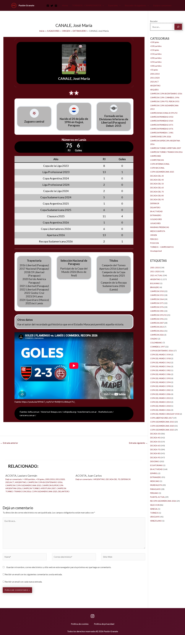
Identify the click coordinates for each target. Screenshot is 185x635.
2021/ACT (9, 482)
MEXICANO (155, 481)
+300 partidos (29, 479)
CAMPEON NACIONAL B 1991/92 (163, 113)
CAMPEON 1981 (157, 311)
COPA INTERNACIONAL (159, 164)
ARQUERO (154, 90)
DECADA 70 (155, 449)
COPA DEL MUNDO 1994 (160, 382)
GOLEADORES (156, 219)
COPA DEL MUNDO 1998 (160, 386)
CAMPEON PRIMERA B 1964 (161, 121)
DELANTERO (63, 491)
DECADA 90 (155, 457)
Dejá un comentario (13, 479)
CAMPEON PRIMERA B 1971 (161, 125)
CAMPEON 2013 (157, 327)
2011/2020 (60, 479)
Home (65, 5)
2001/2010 (50, 479)
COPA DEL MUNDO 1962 (160, 362)
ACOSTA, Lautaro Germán (21, 475)
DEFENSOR (126, 479)
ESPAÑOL (154, 473)
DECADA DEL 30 (157, 176)
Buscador (154, 21)
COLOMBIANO (156, 343)
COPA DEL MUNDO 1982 (160, 370)
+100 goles (154, 42)
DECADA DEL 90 (157, 199)
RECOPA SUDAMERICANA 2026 (163, 501)
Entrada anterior (9, 443)
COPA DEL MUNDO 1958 (160, 358)
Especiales (113, 5)
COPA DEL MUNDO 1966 (160, 366)
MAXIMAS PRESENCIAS (159, 227)
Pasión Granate (26, 5)
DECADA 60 (155, 446)
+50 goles (40, 479)
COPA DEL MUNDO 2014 (160, 402)
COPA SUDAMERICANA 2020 (162, 426)
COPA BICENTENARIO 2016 (161, 351)
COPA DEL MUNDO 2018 (160, 406)
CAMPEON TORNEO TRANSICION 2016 (166, 152)
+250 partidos (156, 62)
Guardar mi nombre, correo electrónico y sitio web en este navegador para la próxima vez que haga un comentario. (58, 567)
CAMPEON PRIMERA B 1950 (161, 117)
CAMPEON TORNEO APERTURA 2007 (39, 488)
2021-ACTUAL (156, 275)
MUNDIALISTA (156, 485)
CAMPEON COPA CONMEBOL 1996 (164, 97)
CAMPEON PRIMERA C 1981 (161, 133)
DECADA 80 (155, 453)
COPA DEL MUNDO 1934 (160, 354)
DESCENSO (154, 461)
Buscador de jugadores (135, 5)
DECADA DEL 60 (157, 188)
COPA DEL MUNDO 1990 (160, 378)
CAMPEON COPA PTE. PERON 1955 (164, 101)
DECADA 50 (155, 442)
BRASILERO (154, 287)
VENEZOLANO (156, 521)
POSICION (154, 243)
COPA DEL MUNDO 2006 (160, 394)
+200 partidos (156, 58)
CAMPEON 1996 (157, 319)
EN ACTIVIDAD (156, 211)
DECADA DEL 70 (113, 479)
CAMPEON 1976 (157, 307)
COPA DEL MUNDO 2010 (160, 398)
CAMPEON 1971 (157, 303)
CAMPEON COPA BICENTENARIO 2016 (44, 482)
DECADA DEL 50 (157, 184)
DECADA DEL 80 (157, 196)
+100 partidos (156, 46)
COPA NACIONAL (157, 168)
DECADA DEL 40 (157, 180)
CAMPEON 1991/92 (158, 315)
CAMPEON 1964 (157, 299)
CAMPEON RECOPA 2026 (160, 137)
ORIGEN (153, 235)
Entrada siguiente (138, 443)
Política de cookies (80, 624)
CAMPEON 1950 (157, 291)
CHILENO (154, 339)
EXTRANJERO (155, 215)
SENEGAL (154, 509)
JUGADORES (155, 223)
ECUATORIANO (156, 465)
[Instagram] (56, 5)
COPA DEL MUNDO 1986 (160, 374)
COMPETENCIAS (157, 160)
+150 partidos (156, 54)
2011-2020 (155, 271)
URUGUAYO (155, 517)
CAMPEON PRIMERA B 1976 (161, 129)
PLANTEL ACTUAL (157, 497)
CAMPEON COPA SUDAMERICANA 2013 (23, 485)
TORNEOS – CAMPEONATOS (86, 5)
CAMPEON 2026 (157, 335)
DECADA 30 (155, 434)
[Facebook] (48, 5)
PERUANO (154, 493)
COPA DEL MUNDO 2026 (160, 410)
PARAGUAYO (155, 489)
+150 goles (154, 50)
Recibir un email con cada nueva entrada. (23, 581)
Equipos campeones (162, 5)
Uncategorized (156, 251)
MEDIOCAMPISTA (157, 231)
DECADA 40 (155, 438)
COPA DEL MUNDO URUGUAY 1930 (164, 414)
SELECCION (155, 505)
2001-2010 (155, 267)
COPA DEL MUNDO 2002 (160, 390)
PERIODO (154, 239)
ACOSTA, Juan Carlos (89, 475)
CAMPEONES (155, 156)
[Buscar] (178, 27)
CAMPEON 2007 (157, 323)
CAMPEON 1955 (157, 295)
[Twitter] (52, 5)
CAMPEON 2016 (157, 331)
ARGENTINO (21, 482)
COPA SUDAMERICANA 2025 (44, 491)
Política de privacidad (104, 624)
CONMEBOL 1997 (157, 347)
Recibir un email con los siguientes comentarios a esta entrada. (33, 574)
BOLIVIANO (155, 283)
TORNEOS (154, 513)
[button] (102, 5)
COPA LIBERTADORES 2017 (161, 418)
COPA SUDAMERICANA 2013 (162, 422)
